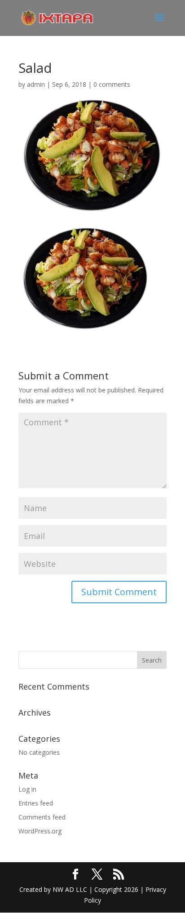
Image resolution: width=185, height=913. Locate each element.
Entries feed (35, 803)
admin (36, 84)
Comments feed (42, 817)
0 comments (111, 84)
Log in (27, 789)
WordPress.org (40, 831)
